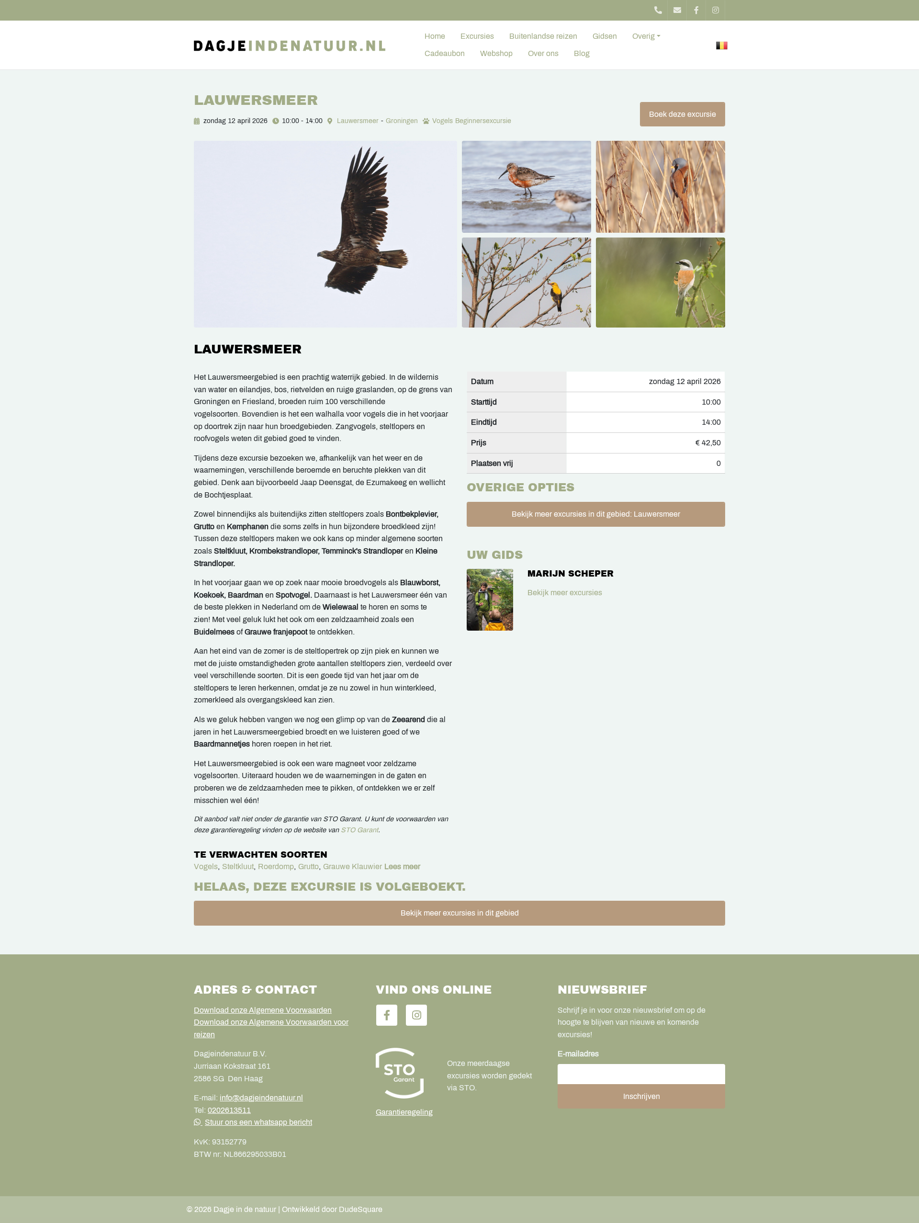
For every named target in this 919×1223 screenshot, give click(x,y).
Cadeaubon (445, 53)
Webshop (496, 53)
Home (435, 36)
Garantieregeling (404, 1112)
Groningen (402, 121)
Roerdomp (276, 866)
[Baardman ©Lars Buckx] (660, 187)
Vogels (442, 121)
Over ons (543, 53)
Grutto (308, 866)
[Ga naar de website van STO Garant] (404, 1073)
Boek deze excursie (682, 114)
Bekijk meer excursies (564, 593)
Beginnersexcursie (483, 121)
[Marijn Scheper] (490, 600)
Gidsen (605, 36)
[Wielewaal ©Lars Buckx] (526, 283)
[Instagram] (715, 10)
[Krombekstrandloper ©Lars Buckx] (526, 187)
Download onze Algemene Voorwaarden (263, 1010)
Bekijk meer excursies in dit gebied (460, 913)
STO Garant (359, 830)
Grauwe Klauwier (352, 866)
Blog (582, 53)
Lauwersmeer (358, 121)
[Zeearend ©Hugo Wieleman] (325, 234)
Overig (643, 36)
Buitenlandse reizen (543, 36)
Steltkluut (238, 866)
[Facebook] (696, 10)
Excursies (477, 36)
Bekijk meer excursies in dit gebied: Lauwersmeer (596, 514)
